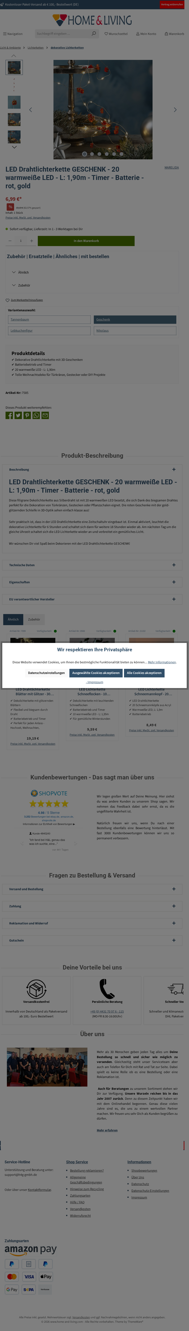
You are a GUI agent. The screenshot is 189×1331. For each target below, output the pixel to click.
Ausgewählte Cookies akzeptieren (96, 672)
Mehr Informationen (162, 662)
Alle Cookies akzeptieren (144, 672)
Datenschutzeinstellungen (46, 672)
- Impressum (94, 682)
